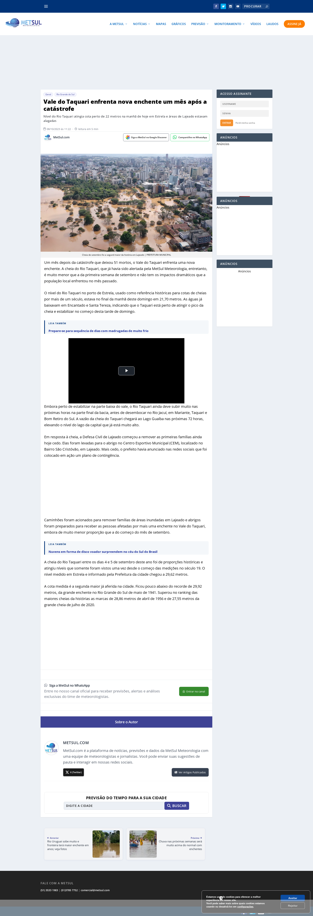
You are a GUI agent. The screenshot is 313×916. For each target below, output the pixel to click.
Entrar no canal (195, 691)
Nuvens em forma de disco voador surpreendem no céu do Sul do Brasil (103, 552)
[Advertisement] (156, 908)
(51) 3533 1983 (49, 890)
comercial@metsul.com (95, 890)
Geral (48, 94)
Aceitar (292, 898)
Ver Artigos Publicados (192, 772)
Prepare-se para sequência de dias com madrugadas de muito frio (99, 331)
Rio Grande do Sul (65, 94)
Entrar (226, 122)
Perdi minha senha (245, 122)
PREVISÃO (198, 24)
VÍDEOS (256, 24)
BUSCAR (179, 805)
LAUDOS (272, 24)
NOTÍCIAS (140, 24)
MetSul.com (61, 137)
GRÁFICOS (179, 24)
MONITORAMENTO (227, 24)
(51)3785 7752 (69, 890)
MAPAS (161, 24)
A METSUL (117, 24)
